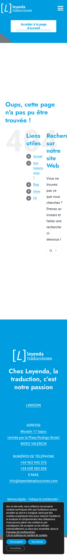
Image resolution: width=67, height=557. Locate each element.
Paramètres (15, 548)
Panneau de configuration (20, 532)
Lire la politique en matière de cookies (26, 535)
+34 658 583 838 (33, 468)
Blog (36, 184)
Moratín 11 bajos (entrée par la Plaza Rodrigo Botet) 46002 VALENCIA (34, 437)
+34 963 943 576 (33, 462)
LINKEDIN (33, 405)
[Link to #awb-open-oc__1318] (60, 8)
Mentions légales (16, 499)
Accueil (37, 156)
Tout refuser (37, 542)
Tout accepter (16, 542)
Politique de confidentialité (43, 499)
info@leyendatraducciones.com (33, 481)
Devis (36, 191)
